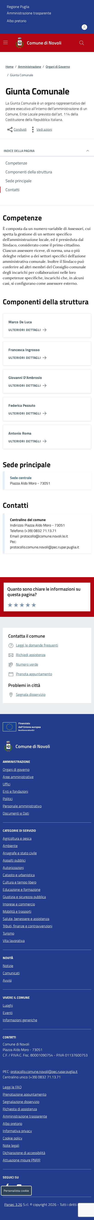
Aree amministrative (18, 776)
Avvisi (7, 980)
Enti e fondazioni (15, 791)
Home (9, 66)
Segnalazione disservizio (21, 1101)
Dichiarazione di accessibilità (24, 1152)
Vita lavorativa (14, 940)
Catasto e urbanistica (19, 875)
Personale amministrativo (22, 806)
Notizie (8, 965)
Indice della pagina (19, 150)
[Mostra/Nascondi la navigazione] (5, 42)
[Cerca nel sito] (81, 42)
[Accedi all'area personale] (84, 27)
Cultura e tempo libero (19, 882)
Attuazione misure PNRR (21, 1160)
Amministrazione (29, 66)
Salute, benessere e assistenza (26, 918)
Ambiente (10, 845)
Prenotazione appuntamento (24, 1094)
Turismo (8, 933)
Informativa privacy (17, 1131)
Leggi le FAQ (12, 1087)
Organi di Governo (58, 66)
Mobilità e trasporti (17, 911)
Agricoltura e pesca (17, 838)
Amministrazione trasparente (29, 13)
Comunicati (11, 973)
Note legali (11, 1145)
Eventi (8, 1012)
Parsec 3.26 (13, 1204)
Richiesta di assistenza (20, 1109)
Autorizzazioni (13, 867)
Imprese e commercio (19, 904)
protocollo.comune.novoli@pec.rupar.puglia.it (44, 1071)
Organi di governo (16, 769)
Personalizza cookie (16, 1191)
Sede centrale (20, 477)
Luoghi (8, 1005)
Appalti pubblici (14, 860)
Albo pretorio (16, 20)
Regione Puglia (18, 6)
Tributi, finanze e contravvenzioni (27, 926)
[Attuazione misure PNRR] (47, 727)
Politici (8, 798)
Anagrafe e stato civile (20, 853)
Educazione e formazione (21, 889)
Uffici (6, 784)
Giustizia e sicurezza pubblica (24, 896)
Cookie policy (12, 1138)
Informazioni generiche (20, 1020)
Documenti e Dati (16, 813)
